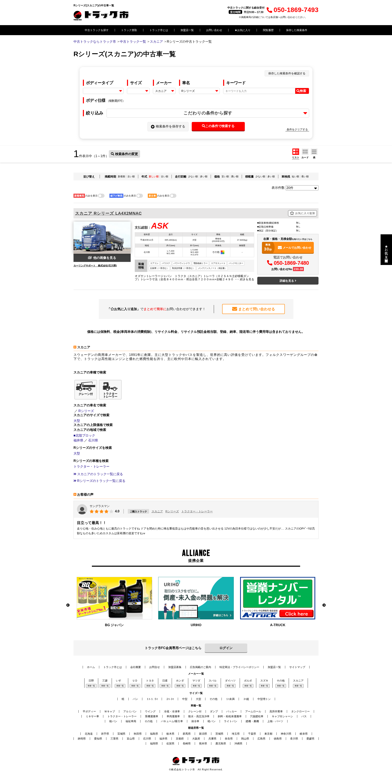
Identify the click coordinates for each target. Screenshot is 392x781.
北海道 (89, 733)
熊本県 (203, 743)
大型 (77, 420)
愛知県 (98, 738)
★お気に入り (243, 30)
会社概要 (135, 667)
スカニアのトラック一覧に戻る (99, 474)
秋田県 (138, 733)
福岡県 (154, 743)
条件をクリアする (297, 129)
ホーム (91, 667)
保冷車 (195, 721)
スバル (213, 680)
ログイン (226, 648)
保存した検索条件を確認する (286, 73)
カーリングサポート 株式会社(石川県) (95, 265)
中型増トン (264, 699)
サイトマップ (297, 667)
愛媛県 (310, 738)
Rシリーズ (86, 411)
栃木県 (170, 733)
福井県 (78, 440)
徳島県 (278, 738)
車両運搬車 (173, 716)
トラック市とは (158, 30)
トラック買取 (129, 30)
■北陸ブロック (84, 435)
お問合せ (154, 667)
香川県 (294, 738)
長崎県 (187, 743)
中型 (184, 699)
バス (304, 716)
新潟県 (203, 733)
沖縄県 (238, 743)
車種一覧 (91, 686)
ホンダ (180, 680)
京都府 (180, 738)
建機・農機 (252, 721)
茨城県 (219, 733)
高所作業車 (276, 711)
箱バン (113, 721)
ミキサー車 (92, 716)
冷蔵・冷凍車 (172, 711)
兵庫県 (212, 738)
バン (135, 699)
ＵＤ (135, 680)
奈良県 (229, 738)
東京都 (268, 733)
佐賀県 (170, 743)
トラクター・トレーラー (91, 466)
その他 (281, 680)
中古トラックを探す (97, 30)
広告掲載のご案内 (200, 667)
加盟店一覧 (187, 30)
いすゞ (120, 680)
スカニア (157, 511)
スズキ (264, 680)
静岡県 (82, 738)
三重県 (114, 738)
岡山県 (245, 738)
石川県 (93, 440)
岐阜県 (304, 733)
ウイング (150, 711)
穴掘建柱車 (256, 716)
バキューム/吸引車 (172, 721)
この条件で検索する (220, 126)
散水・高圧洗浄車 (198, 716)
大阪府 (196, 738)
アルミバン (130, 711)
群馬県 (187, 733)
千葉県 (252, 733)
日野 (91, 680)
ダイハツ (230, 680)
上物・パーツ (275, 721)
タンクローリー (300, 711)
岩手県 (105, 733)
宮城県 (121, 733)
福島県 (154, 733)
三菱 (105, 680)
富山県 (131, 738)
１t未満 (230, 699)
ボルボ (248, 680)
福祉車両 (131, 721)
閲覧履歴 (268, 30)
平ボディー (89, 711)
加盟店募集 (175, 667)
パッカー (231, 711)
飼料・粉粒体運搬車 (230, 716)
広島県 (261, 738)
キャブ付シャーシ (282, 716)
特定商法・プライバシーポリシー (239, 667)
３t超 (246, 699)
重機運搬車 (151, 716)
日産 (165, 680)
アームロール (253, 711)
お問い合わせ (214, 30)
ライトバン (230, 721)
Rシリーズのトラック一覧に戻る (100, 481)
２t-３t (170, 699)
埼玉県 (236, 733)
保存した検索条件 (296, 30)
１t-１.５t (152, 699)
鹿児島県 (220, 743)
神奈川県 (286, 733)
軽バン (212, 721)
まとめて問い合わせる (256, 309)
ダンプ (214, 711)
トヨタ (150, 680)
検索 (303, 91)
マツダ (196, 680)
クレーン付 (195, 711)
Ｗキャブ (109, 711)
